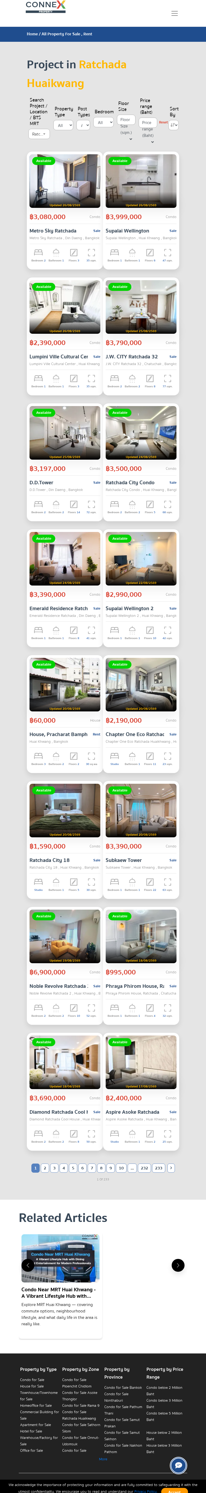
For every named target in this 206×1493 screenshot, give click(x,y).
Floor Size (123, 106)
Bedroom (104, 112)
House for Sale (32, 1386)
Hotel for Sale (31, 1431)
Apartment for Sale (35, 1425)
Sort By (174, 112)
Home (32, 34)
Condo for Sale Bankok (123, 1388)
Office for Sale (31, 1451)
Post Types (84, 112)
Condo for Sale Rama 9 (81, 1406)
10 (121, 1168)
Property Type (64, 112)
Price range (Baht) (146, 106)
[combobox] (39, 134)
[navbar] (175, 13)
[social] (178, 1465)
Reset (163, 122)
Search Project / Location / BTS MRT (38, 112)
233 (158, 1168)
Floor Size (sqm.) (126, 120)
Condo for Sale (32, 1380)
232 (144, 1168)
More (103, 1459)
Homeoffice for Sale (36, 1406)
